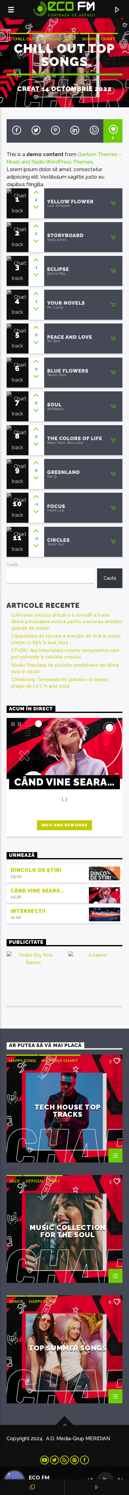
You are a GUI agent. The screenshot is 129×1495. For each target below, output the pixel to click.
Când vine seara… (37, 891)
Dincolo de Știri (36, 870)
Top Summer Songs (67, 1348)
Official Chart (59, 39)
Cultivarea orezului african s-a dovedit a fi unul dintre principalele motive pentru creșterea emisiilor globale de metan (66, 622)
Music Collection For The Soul (68, 1231)
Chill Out (24, 39)
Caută (12, 564)
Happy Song (22, 1060)
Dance (16, 1301)
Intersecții (28, 911)
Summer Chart (99, 39)
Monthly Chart (59, 1060)
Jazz (14, 1181)
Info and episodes (64, 825)
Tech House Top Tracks (67, 1111)
